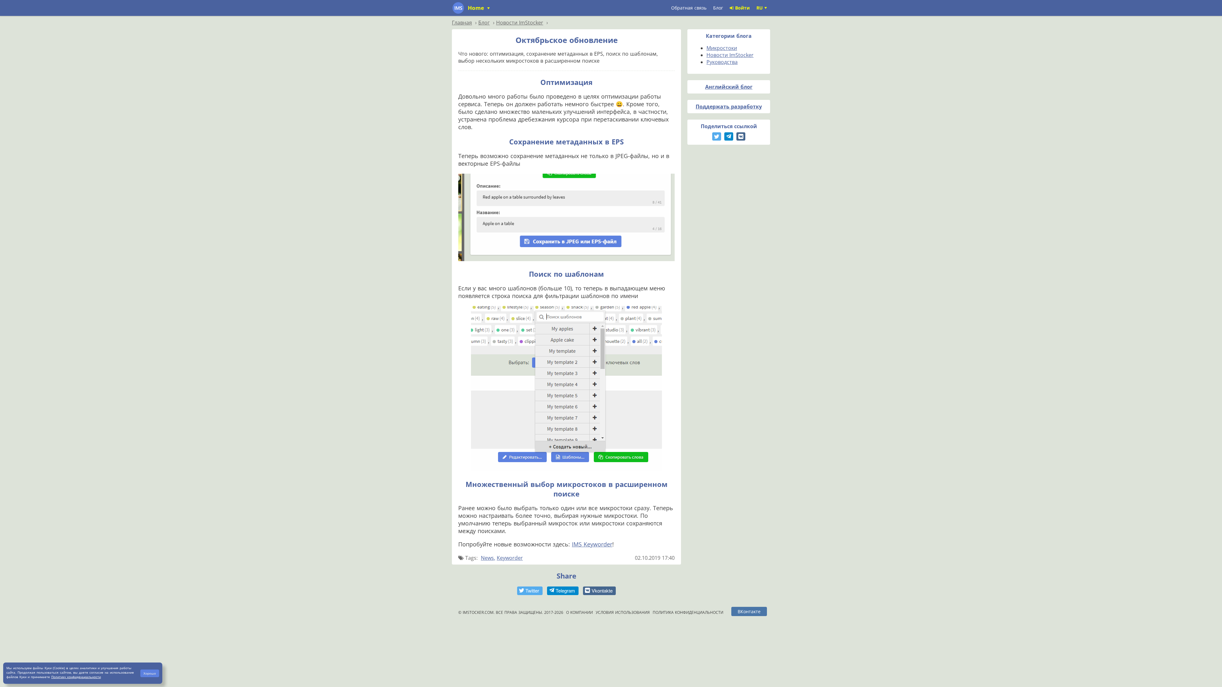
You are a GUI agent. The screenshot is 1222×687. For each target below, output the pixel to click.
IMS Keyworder (592, 544)
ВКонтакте (749, 611)
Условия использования (623, 612)
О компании (579, 612)
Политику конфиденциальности (76, 677)
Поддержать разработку (729, 106)
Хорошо (150, 673)
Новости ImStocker (730, 55)
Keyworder (510, 557)
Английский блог (729, 86)
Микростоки (721, 48)
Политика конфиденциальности (688, 612)
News (487, 557)
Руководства (722, 62)
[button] (530, 590)
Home (477, 7)
